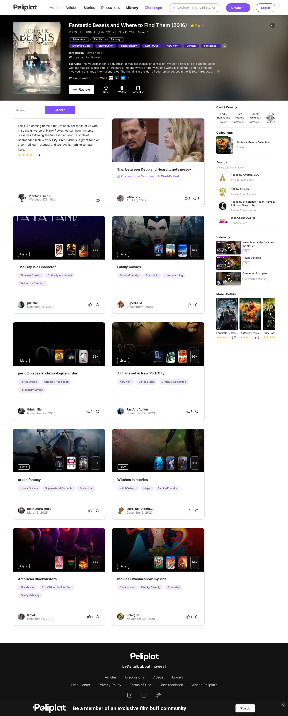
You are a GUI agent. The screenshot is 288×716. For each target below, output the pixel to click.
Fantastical (210, 45)
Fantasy (115, 39)
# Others (123, 147)
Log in (265, 7)
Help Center (80, 684)
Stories (89, 7)
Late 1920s (151, 45)
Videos (157, 677)
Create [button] (236, 7)
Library (132, 7)
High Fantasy (129, 45)
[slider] (27, 155)
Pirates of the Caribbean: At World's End (149, 176)
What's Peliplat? (204, 684)
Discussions (110, 7)
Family (98, 39)
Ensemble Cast (81, 45)
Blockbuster (105, 45)
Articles (71, 7)
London (191, 45)
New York (172, 45)
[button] (272, 25)
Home (54, 7)
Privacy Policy (110, 684)
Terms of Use (140, 684)
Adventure (79, 39)
